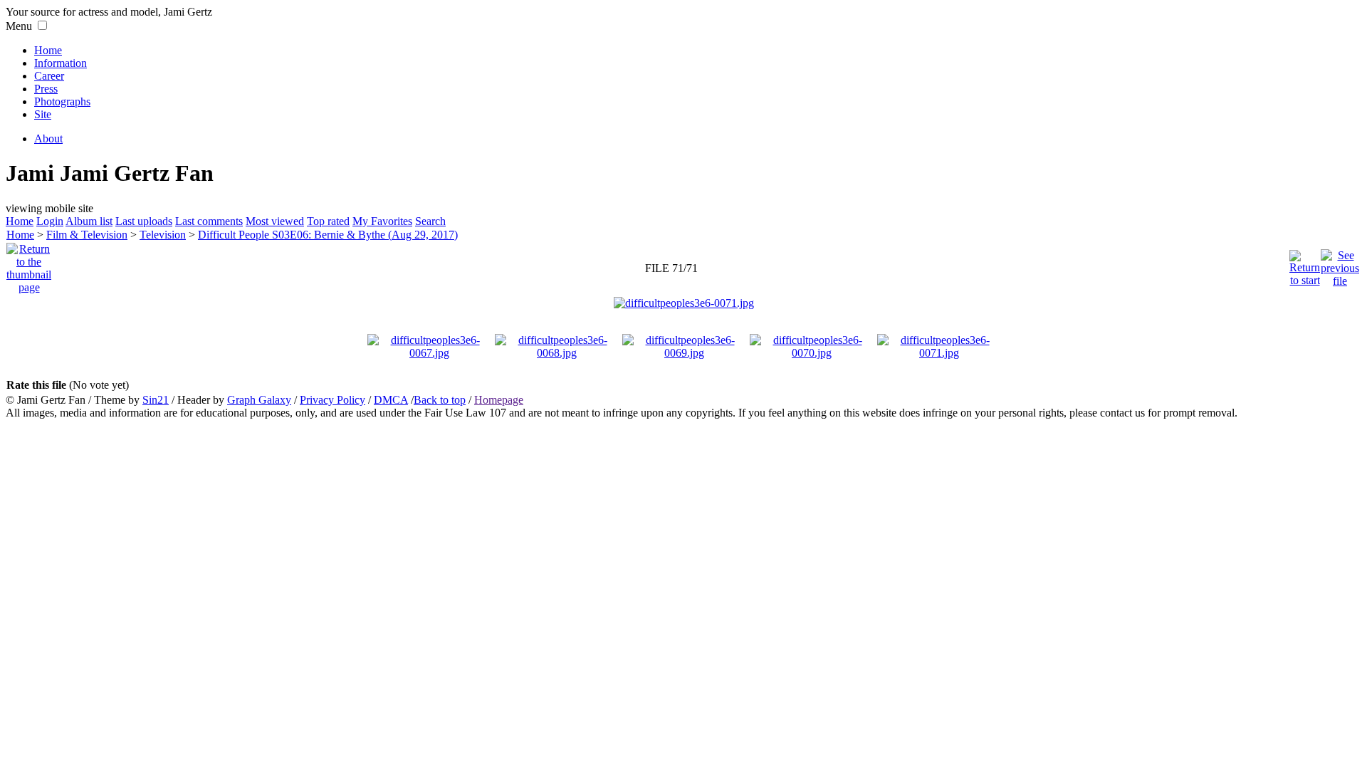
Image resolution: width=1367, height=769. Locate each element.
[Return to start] (1304, 264)
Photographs (62, 101)
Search (430, 221)
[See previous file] (1340, 264)
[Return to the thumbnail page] (28, 264)
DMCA (391, 400)
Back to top (440, 400)
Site (42, 114)
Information (60, 63)
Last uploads (143, 221)
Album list (89, 221)
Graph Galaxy (259, 400)
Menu (19, 26)
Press (46, 89)
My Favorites (382, 221)
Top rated (328, 221)
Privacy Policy (332, 400)
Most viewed (275, 221)
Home (48, 50)
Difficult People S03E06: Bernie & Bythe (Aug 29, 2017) (328, 235)
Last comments (209, 221)
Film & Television (86, 235)
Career (49, 76)
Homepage (498, 400)
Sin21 (155, 400)
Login (49, 221)
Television (163, 235)
